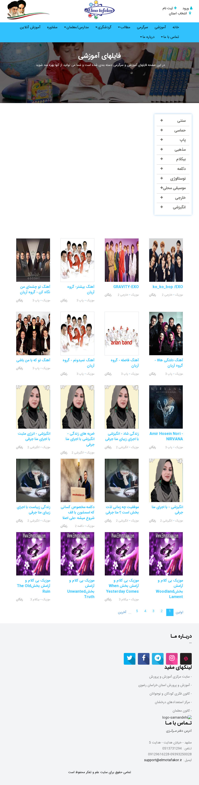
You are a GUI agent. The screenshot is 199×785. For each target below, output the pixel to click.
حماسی (180, 130)
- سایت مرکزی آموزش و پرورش (170, 677)
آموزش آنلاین (30, 27)
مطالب (125, 27)
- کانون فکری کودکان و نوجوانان (170, 694)
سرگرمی (142, 27)
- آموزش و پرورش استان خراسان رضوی (165, 685)
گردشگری (104, 27)
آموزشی (160, 27)
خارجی (180, 198)
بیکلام (181, 159)
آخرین (122, 612)
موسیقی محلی (174, 188)
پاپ (183, 140)
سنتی (181, 121)
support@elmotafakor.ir (163, 760)
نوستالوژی (178, 179)
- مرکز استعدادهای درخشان (173, 702)
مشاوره (52, 27)
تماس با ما (171, 37)
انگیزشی (179, 207)
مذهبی (180, 150)
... (129, 613)
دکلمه (181, 169)
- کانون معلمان (182, 711)
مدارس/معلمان (77, 27)
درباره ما (148, 37)
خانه (176, 27)
